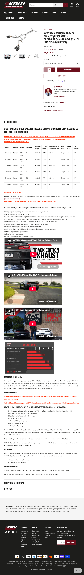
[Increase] (53, 70)
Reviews (8, 489)
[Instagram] (16, 532)
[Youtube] (13, 532)
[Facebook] (9, 532)
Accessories (24, 531)
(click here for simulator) (12, 199)
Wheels (23, 546)
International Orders (35, 536)
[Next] (42, 56)
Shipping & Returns (14, 482)
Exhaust (23, 538)
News (46, 538)
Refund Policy (35, 542)
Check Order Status (35, 532)
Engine (23, 540)
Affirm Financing (50, 533)
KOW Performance (47, 569)
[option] (7, 56)
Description (10, 122)
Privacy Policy (35, 540)
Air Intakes (24, 533)
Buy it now (62, 76)
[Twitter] (6, 532)
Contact (47, 535)
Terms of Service (36, 544)
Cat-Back (50, 29)
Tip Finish (46, 60)
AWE (45, 29)
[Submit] (65, 5)
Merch (22, 542)
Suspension (24, 544)
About (46, 531)
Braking (23, 535)
